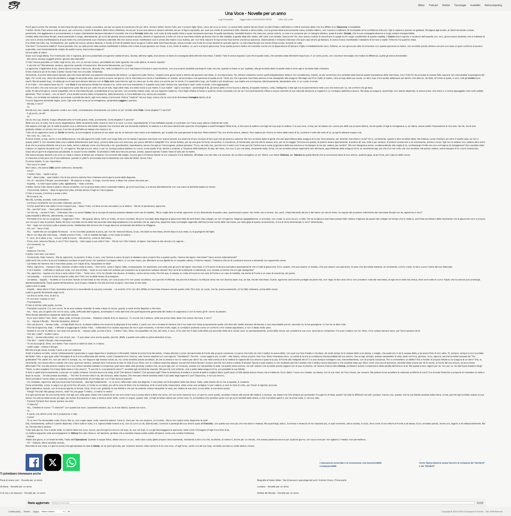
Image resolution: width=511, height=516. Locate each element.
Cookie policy (15, 511)
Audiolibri (475, 5)
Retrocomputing (493, 5)
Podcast (433, 5)
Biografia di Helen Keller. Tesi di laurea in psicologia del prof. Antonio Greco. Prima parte (301, 480)
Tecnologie (460, 5)
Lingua (36, 511)
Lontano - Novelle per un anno (273, 486)
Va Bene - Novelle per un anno (16, 486)
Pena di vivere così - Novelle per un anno (21, 480)
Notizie (446, 5)
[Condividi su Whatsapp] (71, 463)
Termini (26, 511)
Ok (69, 512)
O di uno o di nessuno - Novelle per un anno (22, 493)
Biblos (421, 5)
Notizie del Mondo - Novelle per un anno (278, 493)
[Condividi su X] (52, 463)
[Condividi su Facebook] (34, 463)
